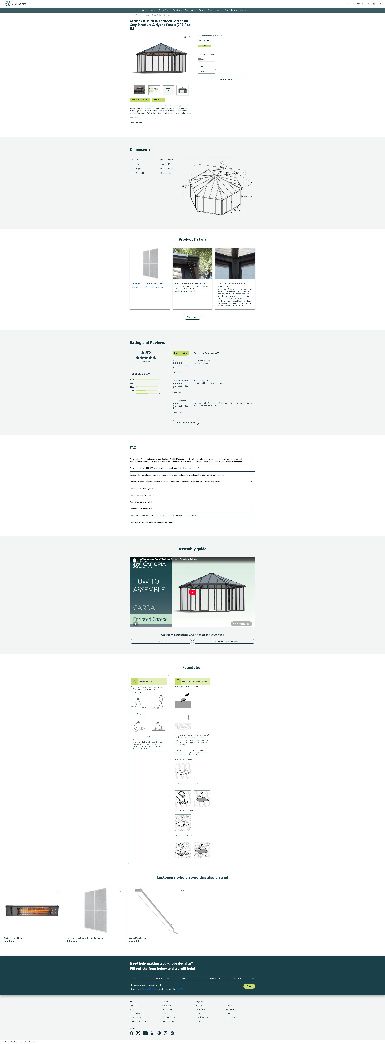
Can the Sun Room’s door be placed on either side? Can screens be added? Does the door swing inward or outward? (175, 481)
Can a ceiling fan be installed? (141, 502)
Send (249, 986)
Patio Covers (177, 10)
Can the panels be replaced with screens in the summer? (152, 522)
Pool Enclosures (231, 10)
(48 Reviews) (217, 36)
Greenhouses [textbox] (238, 978)
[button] (132, 89)
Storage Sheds (164, 10)
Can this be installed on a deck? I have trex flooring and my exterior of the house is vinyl (164, 515)
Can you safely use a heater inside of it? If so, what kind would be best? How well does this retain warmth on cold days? (177, 475)
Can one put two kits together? (142, 488)
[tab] (204, 41)
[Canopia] (16, 4)
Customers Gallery (136, 1013)
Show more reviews (185, 422)
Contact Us (359, 4)
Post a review (181, 353)
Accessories (244, 10)
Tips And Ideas (135, 1017)
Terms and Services (149, 989)
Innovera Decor (167, 1013)
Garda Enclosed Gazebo (161, 15)
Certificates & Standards (139, 1021)
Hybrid (203, 71)
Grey (203, 59)
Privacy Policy (180, 989)
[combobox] (159, 978)
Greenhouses (141, 10)
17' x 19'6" (204, 46)
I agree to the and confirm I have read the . (159, 989)
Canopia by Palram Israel (171, 1021)
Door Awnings (190, 10)
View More (134, 117)
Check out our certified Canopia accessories (148, 287)
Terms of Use (167, 1009)
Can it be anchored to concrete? (142, 495)
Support (133, 1009)
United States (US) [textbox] (214, 978)
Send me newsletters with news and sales (147, 985)
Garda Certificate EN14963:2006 (225, 641)
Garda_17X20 (162, 641)
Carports (202, 10)
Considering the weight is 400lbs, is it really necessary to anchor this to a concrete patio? (164, 468)
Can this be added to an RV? (141, 509)
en (380, 4)
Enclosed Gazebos (215, 10)
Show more (192, 317)
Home (132, 15)
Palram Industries (168, 1017)
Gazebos (152, 10)
